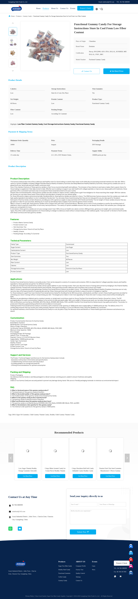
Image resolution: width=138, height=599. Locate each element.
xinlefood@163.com (18, 511)
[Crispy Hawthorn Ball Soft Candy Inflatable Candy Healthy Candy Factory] (83, 451)
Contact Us (64, 8)
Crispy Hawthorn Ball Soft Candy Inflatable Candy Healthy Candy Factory (83, 471)
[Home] (16, 8)
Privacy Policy (29, 596)
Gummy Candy (27, 16)
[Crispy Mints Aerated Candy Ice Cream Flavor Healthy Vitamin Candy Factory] (55, 451)
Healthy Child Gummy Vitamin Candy (62, 414)
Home (38, 8)
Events (72, 8)
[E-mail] (22, 530)
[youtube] (131, 559)
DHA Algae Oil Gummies (20, 414)
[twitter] (131, 552)
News (93, 569)
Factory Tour (79, 569)
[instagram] (131, 565)
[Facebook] (131, 545)
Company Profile (81, 566)
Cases (93, 566)
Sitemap (78, 577)
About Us (54, 8)
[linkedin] (131, 572)
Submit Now (82, 532)
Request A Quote (85, 8)
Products (46, 8)
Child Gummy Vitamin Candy (39, 414)
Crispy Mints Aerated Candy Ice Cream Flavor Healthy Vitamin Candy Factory (55, 471)
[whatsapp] (13, 530)
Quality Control (80, 573)
